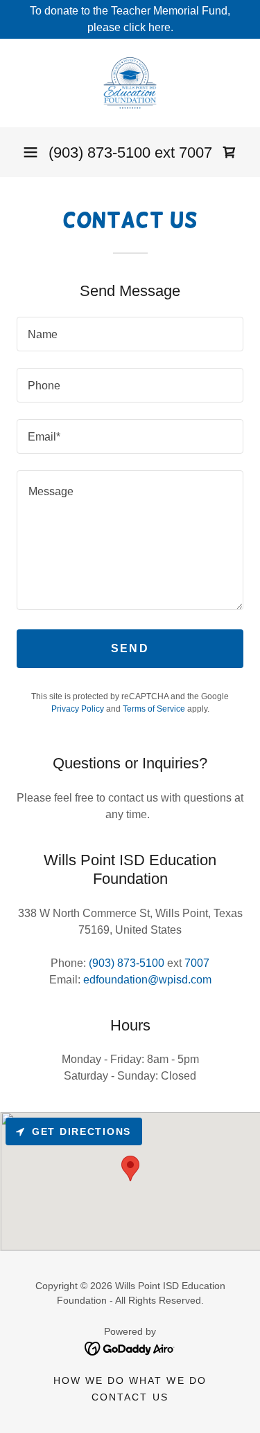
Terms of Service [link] (154, 709)
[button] (30, 152)
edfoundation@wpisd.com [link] (147, 980)
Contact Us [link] (130, 1397)
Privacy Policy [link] (77, 709)
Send (130, 648)
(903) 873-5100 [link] (99, 152)
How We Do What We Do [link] (129, 1380)
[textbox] (130, 334)
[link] (130, 83)
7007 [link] (195, 152)
